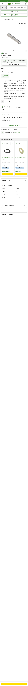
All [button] (2, 7)
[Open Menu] (2, 4)
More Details (17, 132)
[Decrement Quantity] (2, 101)
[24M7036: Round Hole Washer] (21, 150)
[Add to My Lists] (12, 143)
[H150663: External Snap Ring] (7, 150)
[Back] (2, 20)
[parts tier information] (2, 72)
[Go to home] (14, 4)
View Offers (22, 1)
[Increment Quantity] (9, 101)
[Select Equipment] (4, 61)
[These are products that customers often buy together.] (15, 140)
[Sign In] (23, 4)
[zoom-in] (26, 50)
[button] (14, 11)
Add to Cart (14, 683)
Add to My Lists (22, 23)
